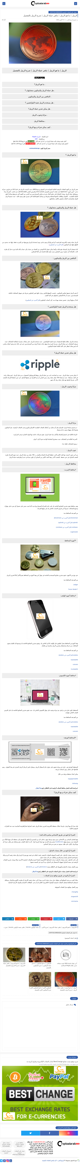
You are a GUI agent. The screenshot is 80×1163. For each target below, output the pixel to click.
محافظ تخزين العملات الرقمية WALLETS (19, 1144)
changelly (75, 892)
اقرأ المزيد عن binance (34, 867)
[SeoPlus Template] (78, 1160)
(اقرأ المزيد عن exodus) (66, 655)
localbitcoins (59, 842)
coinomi (75, 664)
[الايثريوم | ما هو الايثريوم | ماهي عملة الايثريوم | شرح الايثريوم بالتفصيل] (14, 955)
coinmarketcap (34, 148)
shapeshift (74, 896)
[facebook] (49, 1133)
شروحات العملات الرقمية (6, 1152)
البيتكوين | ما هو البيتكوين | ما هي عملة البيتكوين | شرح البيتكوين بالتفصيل (41, 965)
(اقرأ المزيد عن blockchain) (62, 518)
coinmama (74, 901)
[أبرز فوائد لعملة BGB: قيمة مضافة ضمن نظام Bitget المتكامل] (66, 955)
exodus (75, 655)
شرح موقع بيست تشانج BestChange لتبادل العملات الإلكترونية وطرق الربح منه (52, 1061)
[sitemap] (10, 1160)
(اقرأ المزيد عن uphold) (65, 522)
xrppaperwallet (73, 779)
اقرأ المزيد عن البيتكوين (56, 245)
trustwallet (74, 669)
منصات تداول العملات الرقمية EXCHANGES (6, 1144)
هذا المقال (38, 788)
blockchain (74, 518)
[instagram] (68, 1133)
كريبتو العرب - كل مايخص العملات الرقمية (53, 1160)
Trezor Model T (73, 589)
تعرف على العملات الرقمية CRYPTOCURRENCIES (63, 12)
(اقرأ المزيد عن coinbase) (63, 527)
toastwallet (74, 660)
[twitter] (30, 1133)
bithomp (75, 783)
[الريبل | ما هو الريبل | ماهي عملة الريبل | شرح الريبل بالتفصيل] (66, 979)
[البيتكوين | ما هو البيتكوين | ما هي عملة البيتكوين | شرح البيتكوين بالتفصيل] (40, 955)
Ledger (75, 584)
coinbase (75, 527)
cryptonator (74, 532)
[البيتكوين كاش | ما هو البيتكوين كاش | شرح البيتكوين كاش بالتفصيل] (40, 979)
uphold (75, 522)
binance (44, 867)
